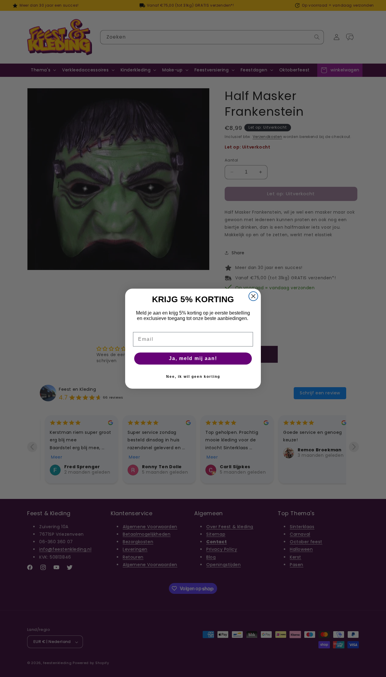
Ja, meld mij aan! (193, 358)
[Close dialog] (253, 296)
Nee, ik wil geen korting (193, 377)
